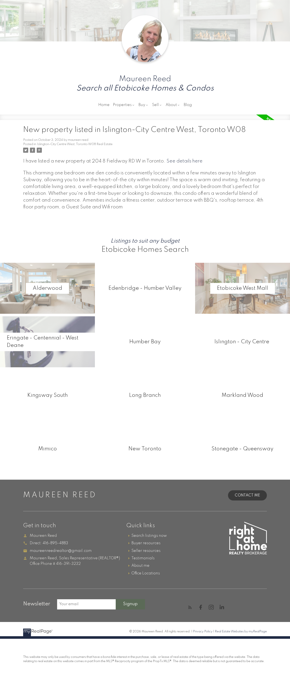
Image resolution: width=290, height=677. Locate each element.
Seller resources (145, 551)
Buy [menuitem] (141, 105)
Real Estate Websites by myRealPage (241, 631)
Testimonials (143, 558)
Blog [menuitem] (188, 105)
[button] (190, 607)
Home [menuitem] (104, 105)
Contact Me (247, 495)
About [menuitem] (171, 105)
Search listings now (149, 536)
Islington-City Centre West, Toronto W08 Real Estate (75, 144)
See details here (184, 161)
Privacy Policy (203, 631)
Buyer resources (145, 543)
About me (140, 566)
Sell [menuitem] (155, 105)
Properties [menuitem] (122, 105)
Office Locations (145, 573)
